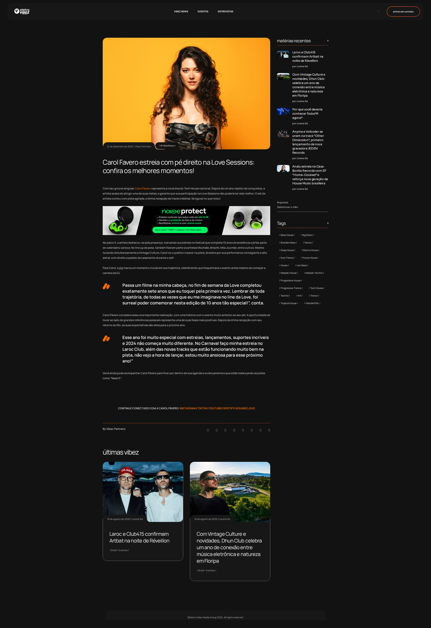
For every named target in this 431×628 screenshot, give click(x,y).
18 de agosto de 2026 (118, 519)
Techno (285, 295)
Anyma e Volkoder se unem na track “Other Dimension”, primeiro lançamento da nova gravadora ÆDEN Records (308, 142)
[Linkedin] (234, 430)
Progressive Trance (291, 288)
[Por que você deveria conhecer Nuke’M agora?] (283, 111)
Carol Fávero (143, 188)
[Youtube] (269, 430)
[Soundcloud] (208, 430)
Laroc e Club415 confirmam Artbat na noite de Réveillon (139, 537)
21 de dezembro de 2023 (120, 146)
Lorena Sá (137, 519)
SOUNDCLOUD (245, 408)
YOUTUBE (215, 408)
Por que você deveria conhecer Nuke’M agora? (307, 114)
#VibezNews (167, 145)
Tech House (316, 288)
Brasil (114, 550)
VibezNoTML (312, 303)
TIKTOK (202, 408)
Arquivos (282, 202)
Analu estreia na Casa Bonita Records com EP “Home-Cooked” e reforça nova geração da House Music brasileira (310, 175)
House (284, 265)
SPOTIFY (228, 408)
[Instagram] (243, 430)
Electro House (310, 250)
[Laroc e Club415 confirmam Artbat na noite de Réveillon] (283, 54)
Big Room (307, 235)
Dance (308, 242)
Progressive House (291, 280)
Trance (314, 295)
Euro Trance (287, 257)
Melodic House (288, 272)
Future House (310, 257)
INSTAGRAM (188, 408)
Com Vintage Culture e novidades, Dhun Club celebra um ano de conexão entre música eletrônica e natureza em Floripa (229, 547)
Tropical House (288, 303)
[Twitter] (260, 430)
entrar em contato (403, 11)
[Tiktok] (252, 430)
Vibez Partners (143, 146)
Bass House (287, 235)
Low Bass (302, 265)
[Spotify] (217, 430)
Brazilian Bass (288, 242)
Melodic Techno (314, 272)
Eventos (123, 550)
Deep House (287, 250)
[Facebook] (225, 430)
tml (299, 295)
